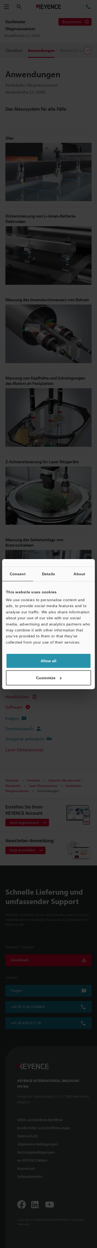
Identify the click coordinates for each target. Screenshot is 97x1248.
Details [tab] (48, 574)
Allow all (48, 661)
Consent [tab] (18, 574)
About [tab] (79, 574)
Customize (46, 678)
